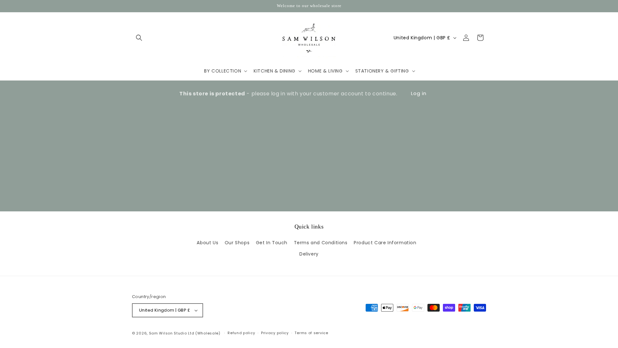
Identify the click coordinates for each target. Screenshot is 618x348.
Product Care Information (385, 242)
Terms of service (311, 332)
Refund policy (241, 332)
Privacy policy (275, 332)
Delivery (309, 254)
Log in (418, 93)
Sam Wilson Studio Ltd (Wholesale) (184, 333)
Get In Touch (271, 242)
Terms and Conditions (321, 242)
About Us (207, 242)
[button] (139, 38)
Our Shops (237, 242)
